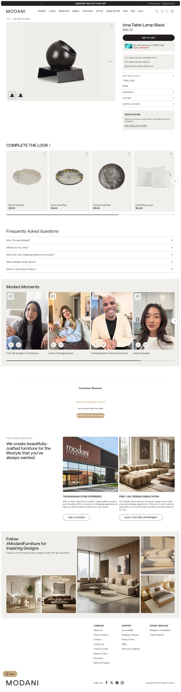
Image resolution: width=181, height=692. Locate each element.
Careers (97, 639)
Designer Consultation (160, 630)
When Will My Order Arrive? (21, 261)
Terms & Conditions (131, 648)
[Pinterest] (117, 682)
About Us (98, 630)
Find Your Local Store (136, 126)
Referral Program (102, 662)
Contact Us (99, 644)
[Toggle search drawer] (157, 11)
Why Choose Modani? (18, 240)
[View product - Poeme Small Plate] (111, 181)
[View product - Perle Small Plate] (27, 181)
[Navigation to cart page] (172, 11)
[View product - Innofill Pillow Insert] (154, 181)
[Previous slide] (41, 3)
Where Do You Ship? (17, 247)
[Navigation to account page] (162, 11)
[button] (110, 61)
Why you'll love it (131, 75)
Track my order (101, 648)
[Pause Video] (18, 344)
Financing (98, 658)
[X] (111, 682)
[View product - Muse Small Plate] (69, 181)
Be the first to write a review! (90, 415)
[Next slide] (139, 3)
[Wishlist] (167, 11)
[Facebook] (106, 682)
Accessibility (127, 630)
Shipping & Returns (131, 104)
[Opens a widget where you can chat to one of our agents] (10, 674)
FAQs (124, 644)
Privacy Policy (128, 639)
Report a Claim (100, 653)
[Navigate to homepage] (15, 11)
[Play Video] (11, 344)
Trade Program (157, 634)
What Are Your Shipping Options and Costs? (30, 254)
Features (127, 98)
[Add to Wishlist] (111, 26)
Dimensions (128, 92)
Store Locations (101, 634)
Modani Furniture (168, 683)
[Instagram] (122, 682)
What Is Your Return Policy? (21, 268)
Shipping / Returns (130, 634)
